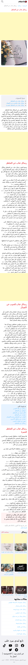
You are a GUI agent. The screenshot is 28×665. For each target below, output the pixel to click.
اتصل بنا (13, 656)
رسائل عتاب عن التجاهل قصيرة (15, 105)
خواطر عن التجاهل (20, 410)
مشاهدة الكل (5, 532)
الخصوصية (8, 653)
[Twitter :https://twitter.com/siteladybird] (10, 651)
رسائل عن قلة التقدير (19, 408)
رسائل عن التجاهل (20, 423)
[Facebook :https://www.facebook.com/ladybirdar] (22, 647)
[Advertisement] (14, 26)
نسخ (12, 184)
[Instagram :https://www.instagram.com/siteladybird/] (16, 647)
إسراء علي (24, 527)
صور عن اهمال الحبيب (19, 421)
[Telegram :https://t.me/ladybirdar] (16, 651)
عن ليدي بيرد (19, 653)
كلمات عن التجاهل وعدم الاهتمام (16, 417)
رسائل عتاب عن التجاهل (17, 101)
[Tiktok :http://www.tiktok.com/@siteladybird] (4, 647)
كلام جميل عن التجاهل (19, 413)
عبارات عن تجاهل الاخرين (18, 419)
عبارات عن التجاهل (20, 415)
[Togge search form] (2, 1)
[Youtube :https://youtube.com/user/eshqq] (10, 647)
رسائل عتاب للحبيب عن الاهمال (15, 103)
